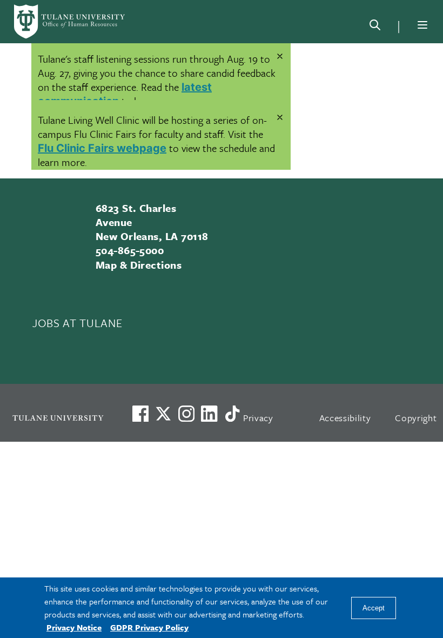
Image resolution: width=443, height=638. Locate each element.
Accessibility (345, 417)
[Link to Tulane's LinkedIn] (209, 414)
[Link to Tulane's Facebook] (186, 414)
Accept (374, 608)
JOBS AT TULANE (77, 323)
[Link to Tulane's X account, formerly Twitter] (163, 414)
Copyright (416, 417)
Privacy (258, 417)
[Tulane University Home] (58, 417)
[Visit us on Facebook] (140, 414)
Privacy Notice (74, 627)
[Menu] (422, 24)
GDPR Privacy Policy (149, 627)
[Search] (374, 27)
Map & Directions (139, 264)
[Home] (70, 21)
